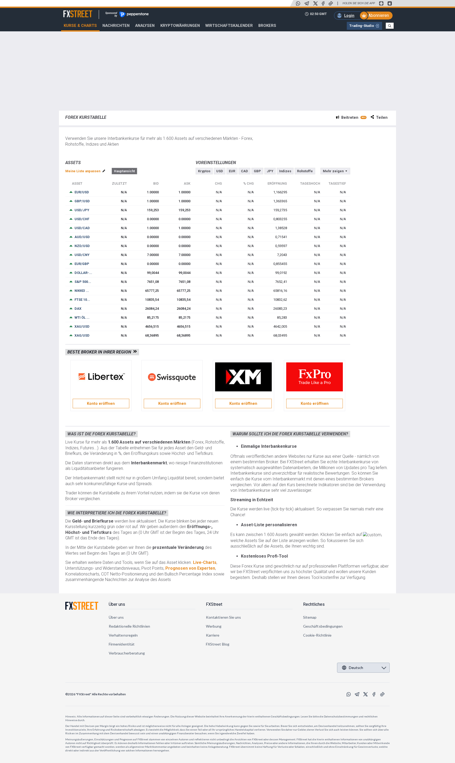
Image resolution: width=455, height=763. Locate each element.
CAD (244, 171)
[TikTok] (331, 3)
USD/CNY (82, 255)
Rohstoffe (305, 171)
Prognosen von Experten (190, 568)
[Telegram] (306, 3)
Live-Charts (204, 562)
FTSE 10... (82, 300)
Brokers (267, 25)
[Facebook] (323, 3)
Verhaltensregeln (123, 635)
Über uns (117, 604)
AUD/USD (82, 237)
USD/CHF (82, 219)
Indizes (285, 171)
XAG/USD (82, 335)
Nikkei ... (82, 291)
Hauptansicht (124, 171)
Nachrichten (116, 25)
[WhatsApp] (298, 3)
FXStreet (71, 10)
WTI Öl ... (82, 317)
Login (349, 15)
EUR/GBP (82, 264)
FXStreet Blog (217, 644)
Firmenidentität (122, 644)
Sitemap (310, 617)
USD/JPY (82, 210)
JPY (270, 171)
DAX (78, 309)
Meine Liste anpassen (83, 171)
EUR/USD (82, 192)
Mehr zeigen (333, 171)
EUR (232, 171)
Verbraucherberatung (127, 653)
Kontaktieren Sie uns (223, 617)
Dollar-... (83, 273)
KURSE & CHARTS (80, 25)
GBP (257, 171)
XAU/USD (82, 326)
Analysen (145, 25)
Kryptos (204, 171)
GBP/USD (82, 201)
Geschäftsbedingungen (323, 626)
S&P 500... (83, 282)
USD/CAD (82, 228)
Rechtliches (314, 604)
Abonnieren (378, 15)
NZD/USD (82, 246)
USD (219, 171)
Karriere (213, 635)
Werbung (214, 626)
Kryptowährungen (180, 25)
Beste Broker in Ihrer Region (100, 352)
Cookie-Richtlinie (317, 635)
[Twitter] (315, 3)
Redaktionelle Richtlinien (129, 626)
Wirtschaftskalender (229, 25)
